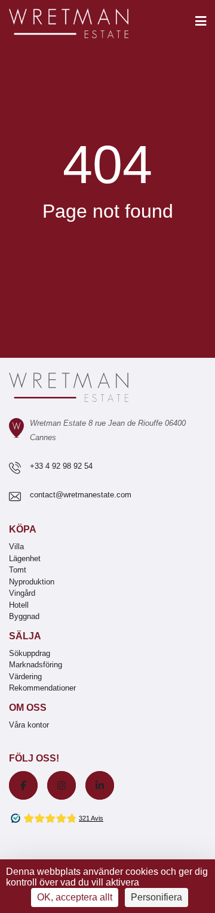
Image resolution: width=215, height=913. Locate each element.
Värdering (25, 676)
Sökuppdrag (29, 653)
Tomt (17, 569)
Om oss (28, 707)
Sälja (25, 636)
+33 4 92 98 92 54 (61, 466)
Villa (16, 546)
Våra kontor (29, 724)
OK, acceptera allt (74, 897)
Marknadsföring (35, 664)
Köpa (22, 529)
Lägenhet (25, 558)
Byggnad (24, 616)
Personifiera (156, 897)
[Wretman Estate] (88, 24)
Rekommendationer (42, 687)
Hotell (19, 605)
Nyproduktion (31, 581)
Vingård (22, 593)
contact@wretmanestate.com (80, 494)
